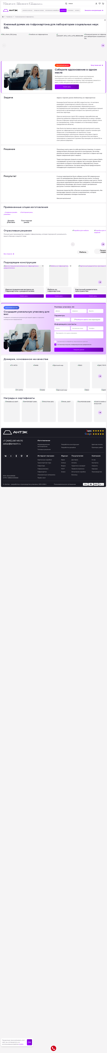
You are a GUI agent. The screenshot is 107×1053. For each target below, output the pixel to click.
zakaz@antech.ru (36, 4)
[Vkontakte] (5, 455)
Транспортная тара (44, 463)
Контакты (95, 463)
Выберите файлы (82, 319)
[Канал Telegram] (26, 455)
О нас (94, 460)
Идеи (63, 460)
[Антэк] (3, 17)
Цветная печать (97, 444)
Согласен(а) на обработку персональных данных (72, 341)
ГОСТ (63, 469)
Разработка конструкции (70, 444)
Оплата (74, 463)
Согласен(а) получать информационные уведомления (74, 344)
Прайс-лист (42, 478)
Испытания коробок (78, 472)
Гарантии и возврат (78, 466)
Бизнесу (74, 475)
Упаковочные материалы (46, 475)
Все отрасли (8, 254)
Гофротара (41, 466)
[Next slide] (101, 208)
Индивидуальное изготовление (44, 445)
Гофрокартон (42, 472)
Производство (97, 472)
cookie (21, 1044)
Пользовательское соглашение (65, 484)
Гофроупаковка (43, 469)
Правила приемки (77, 469)
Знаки (63, 472)
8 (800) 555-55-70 (22, 4)
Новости (95, 466)
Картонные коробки (45, 460)
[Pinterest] (21, 455)
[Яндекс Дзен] (10, 455)
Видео (63, 466)
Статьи (63, 463)
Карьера (95, 469)
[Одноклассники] (16, 455)
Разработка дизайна (68, 447)
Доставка (74, 460)
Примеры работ (97, 447)
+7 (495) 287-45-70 (9, 4)
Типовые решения (44, 449)
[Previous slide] (97, 208)
